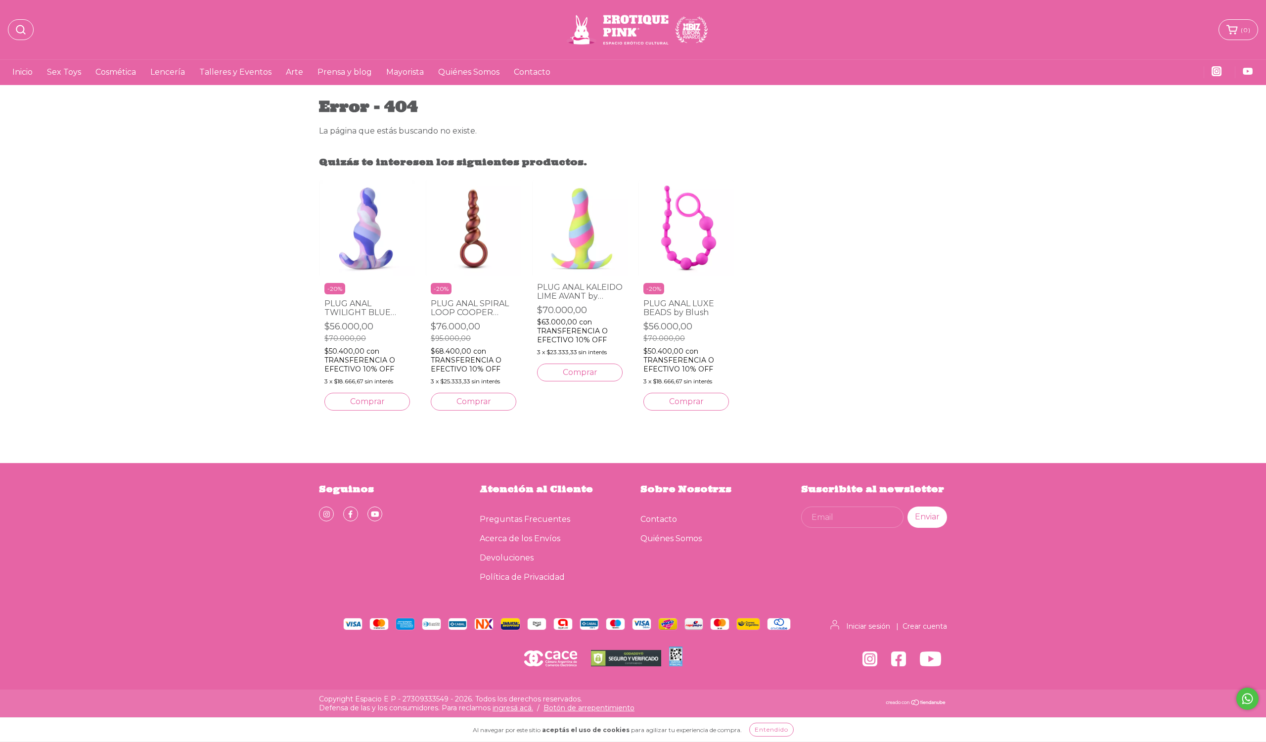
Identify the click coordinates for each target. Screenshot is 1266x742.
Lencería (167, 72)
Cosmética (115, 72)
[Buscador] (21, 29)
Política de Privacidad (522, 577)
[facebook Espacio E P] (350, 514)
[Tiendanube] (916, 703)
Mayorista (405, 72)
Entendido (771, 729)
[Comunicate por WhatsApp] (1247, 699)
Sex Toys (64, 72)
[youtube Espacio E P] (374, 514)
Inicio (22, 72)
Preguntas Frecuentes (525, 519)
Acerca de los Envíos (520, 538)
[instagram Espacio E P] (326, 514)
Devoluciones (507, 557)
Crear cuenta (925, 626)
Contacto (532, 72)
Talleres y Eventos (235, 72)
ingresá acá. (513, 707)
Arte (294, 72)
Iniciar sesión (868, 626)
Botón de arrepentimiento (588, 707)
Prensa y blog (344, 72)
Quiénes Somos (468, 72)
